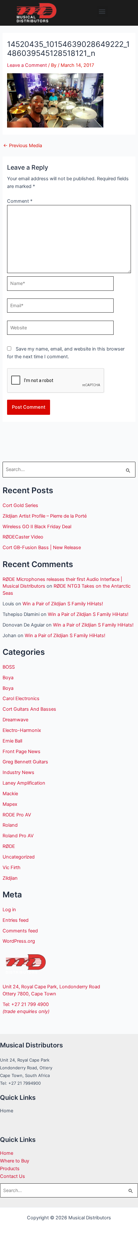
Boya (8, 678)
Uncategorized (19, 857)
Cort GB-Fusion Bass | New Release (42, 547)
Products (10, 1168)
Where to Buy (14, 1161)
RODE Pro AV (17, 815)
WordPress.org (19, 941)
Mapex (10, 804)
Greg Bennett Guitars (25, 762)
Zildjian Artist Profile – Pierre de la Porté (45, 516)
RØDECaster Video (23, 537)
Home (6, 1153)
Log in (9, 909)
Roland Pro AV (18, 836)
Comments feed (20, 931)
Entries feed (16, 920)
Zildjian (10, 878)
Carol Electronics (21, 698)
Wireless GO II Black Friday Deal (37, 527)
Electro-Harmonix (22, 730)
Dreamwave (15, 720)
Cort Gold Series (20, 505)
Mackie (10, 794)
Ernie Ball (12, 741)
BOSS (9, 667)
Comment (19, 201)
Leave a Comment (27, 65)
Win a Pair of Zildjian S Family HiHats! (62, 604)
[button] (102, 11)
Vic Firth (12, 867)
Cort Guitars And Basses (29, 709)
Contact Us (12, 1176)
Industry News (18, 772)
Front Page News (21, 751)
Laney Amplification (24, 783)
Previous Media (22, 145)
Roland (10, 825)
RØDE (9, 846)
